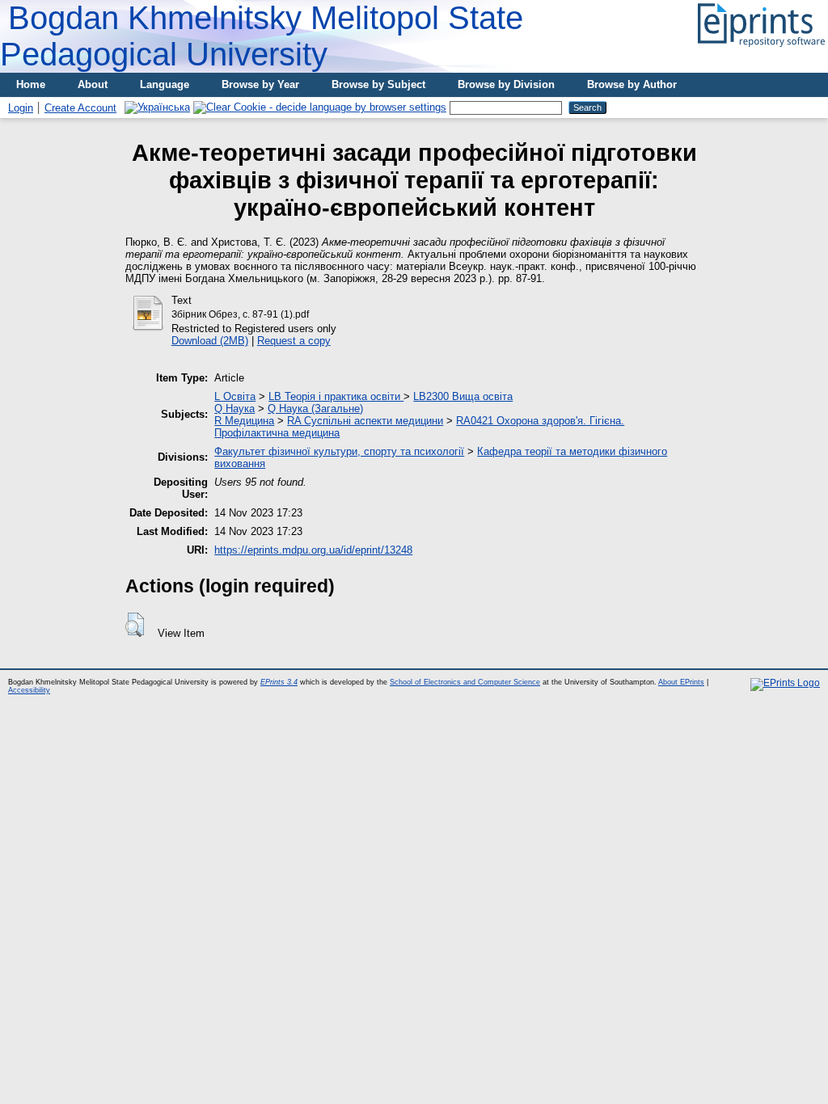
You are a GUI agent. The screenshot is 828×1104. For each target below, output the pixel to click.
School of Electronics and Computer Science (465, 682)
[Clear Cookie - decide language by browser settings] (319, 107)
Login (20, 108)
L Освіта (235, 396)
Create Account (80, 108)
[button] (134, 625)
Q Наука (234, 408)
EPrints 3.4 (279, 682)
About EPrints (681, 682)
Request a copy (294, 341)
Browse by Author (632, 84)
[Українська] (157, 107)
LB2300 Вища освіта (463, 396)
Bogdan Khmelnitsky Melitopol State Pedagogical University (261, 36)
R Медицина (244, 421)
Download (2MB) (209, 341)
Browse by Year (260, 84)
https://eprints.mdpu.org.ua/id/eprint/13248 (313, 550)
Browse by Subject (378, 84)
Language (164, 84)
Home (30, 84)
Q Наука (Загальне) (315, 408)
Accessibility (29, 690)
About (93, 84)
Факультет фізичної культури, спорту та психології (339, 451)
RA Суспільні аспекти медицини (365, 421)
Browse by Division (506, 84)
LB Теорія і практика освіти (335, 396)
